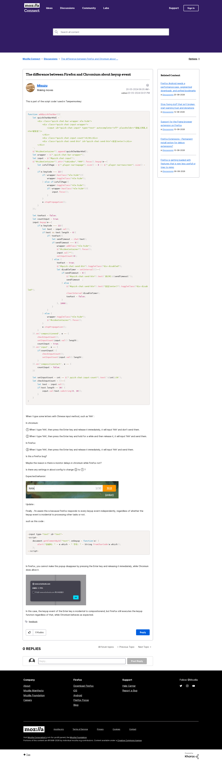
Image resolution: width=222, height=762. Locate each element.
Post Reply (137, 661)
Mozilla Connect (31, 8)
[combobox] (111, 32)
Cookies (116, 729)
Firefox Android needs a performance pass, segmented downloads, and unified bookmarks (178, 87)
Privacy (100, 729)
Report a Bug (129, 690)
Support (174, 8)
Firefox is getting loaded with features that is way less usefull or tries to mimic (178, 164)
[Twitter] (181, 685)
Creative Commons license (129, 740)
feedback (33, 621)
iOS (75, 690)
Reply (143, 632)
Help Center (129, 685)
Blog (75, 704)
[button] (29, 632)
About (26, 685)
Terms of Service (80, 729)
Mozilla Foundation (34, 695)
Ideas (49, 8)
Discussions (67, 8)
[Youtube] (193, 685)
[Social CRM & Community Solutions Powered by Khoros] (192, 755)
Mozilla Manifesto (33, 690)
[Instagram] (187, 685)
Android (77, 695)
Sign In (191, 8)
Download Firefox (83, 685)
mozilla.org (59, 729)
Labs (106, 8)
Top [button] (28, 754)
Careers (27, 700)
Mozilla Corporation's (37, 737)
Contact (132, 729)
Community (89, 8)
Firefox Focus (81, 700)
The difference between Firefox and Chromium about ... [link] (89, 59)
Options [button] (193, 59)
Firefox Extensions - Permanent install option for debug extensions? (177, 142)
